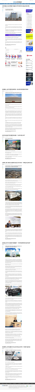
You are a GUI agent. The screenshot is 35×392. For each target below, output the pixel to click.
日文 (5, 0)
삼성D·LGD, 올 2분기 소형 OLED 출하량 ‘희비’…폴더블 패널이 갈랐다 (29, 17)
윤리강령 (23, 383)
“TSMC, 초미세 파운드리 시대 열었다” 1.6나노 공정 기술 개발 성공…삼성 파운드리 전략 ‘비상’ (29, 16)
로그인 (32, 0)
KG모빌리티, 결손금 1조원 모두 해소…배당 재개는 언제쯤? (29, 20)
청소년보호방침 (19, 383)
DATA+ (28, 3)
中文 (6, 0)
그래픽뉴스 (25, 3)
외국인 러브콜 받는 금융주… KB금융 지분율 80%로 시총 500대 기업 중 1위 (14, 62)
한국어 (2, 0)
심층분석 (7, 3)
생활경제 (22, 3)
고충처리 (32, 383)
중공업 (19, 3)
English (4, 0)
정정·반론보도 (28, 383)
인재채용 (6, 383)
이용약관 (10, 383)
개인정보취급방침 (14, 383)
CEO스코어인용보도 (28, 59)
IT (14, 3)
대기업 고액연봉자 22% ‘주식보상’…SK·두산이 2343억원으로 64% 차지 (7, 59)
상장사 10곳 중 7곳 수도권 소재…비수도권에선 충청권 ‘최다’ (13, 58)
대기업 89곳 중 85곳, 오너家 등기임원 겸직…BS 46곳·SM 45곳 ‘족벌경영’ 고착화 (19, 59)
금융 (16, 3)
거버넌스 (10, 3)
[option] (29, 36)
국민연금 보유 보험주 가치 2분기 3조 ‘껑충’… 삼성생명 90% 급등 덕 (14, 65)
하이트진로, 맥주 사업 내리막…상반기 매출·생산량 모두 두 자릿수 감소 (29, 23)
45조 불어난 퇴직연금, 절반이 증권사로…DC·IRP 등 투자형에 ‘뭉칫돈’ (29, 27)
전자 (12, 3)
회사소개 (2, 383)
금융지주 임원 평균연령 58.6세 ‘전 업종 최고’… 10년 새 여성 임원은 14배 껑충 (7, 66)
